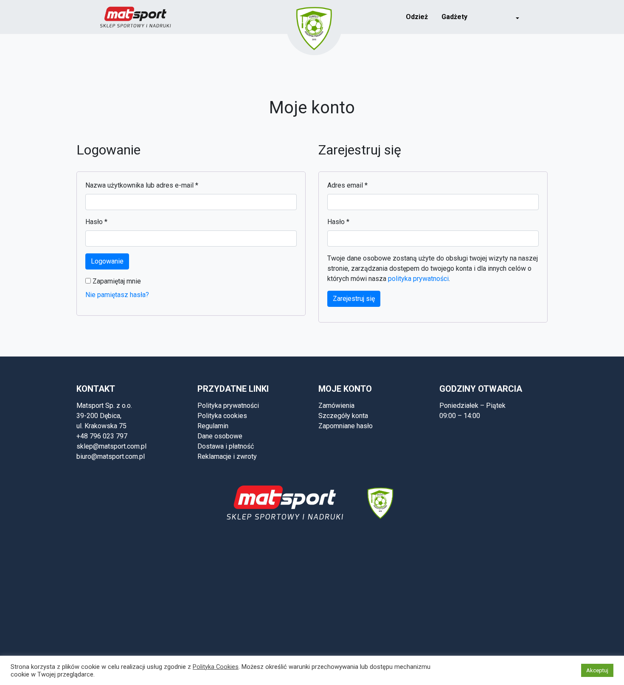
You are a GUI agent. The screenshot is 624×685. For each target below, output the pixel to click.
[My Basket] (537, 16)
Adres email (347, 185)
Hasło (96, 222)
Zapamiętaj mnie (116, 281)
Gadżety (454, 17)
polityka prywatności (418, 279)
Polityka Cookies (216, 667)
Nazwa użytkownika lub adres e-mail (141, 185)
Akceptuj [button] (597, 670)
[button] (512, 17)
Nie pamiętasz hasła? (117, 295)
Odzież (417, 17)
